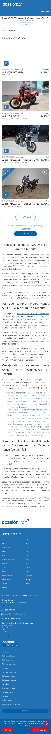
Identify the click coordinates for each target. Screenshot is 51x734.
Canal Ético (5, 684)
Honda (4, 571)
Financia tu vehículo (8, 688)
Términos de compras (9, 664)
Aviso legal (5, 652)
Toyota (4, 567)
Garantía (5, 668)
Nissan (28, 547)
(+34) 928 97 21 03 (8, 610)
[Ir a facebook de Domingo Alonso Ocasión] (17, 645)
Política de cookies (8, 660)
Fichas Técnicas (7, 700)
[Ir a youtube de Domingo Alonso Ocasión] (8, 645)
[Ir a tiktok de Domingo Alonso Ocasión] (4, 645)
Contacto (5, 696)
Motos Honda (6, 579)
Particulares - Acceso (8, 676)
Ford (27, 563)
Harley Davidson (7, 575)
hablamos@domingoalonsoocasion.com (14, 614)
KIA (27, 555)
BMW (4, 551)
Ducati (4, 543)
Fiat (3, 555)
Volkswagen (6, 547)
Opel (27, 551)
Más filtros (45, 11)
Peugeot (28, 559)
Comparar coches (7, 692)
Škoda (27, 543)
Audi (27, 539)
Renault (4, 563)
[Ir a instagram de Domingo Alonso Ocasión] (13, 645)
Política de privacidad (9, 656)
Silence (28, 584)
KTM (27, 571)
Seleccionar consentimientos (11, 704)
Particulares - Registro (9, 680)
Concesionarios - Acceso (9, 672)
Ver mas (26, 217)
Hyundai (28, 567)
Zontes (4, 584)
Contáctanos (25, 234)
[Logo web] (14, 3)
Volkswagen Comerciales (10, 559)
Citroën (4, 588)
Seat (3, 539)
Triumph (28, 579)
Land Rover (29, 575)
